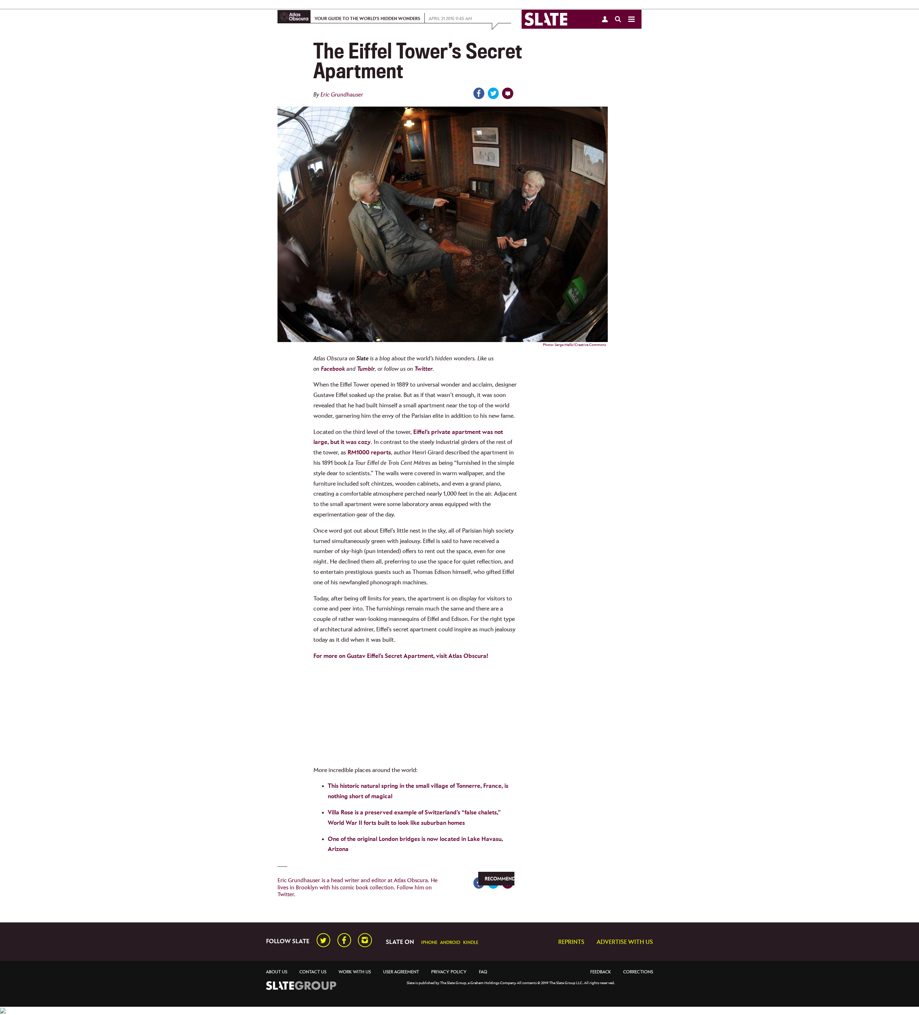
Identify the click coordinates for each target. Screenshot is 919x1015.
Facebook (333, 369)
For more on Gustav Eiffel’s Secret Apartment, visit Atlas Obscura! (400, 656)
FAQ (483, 972)
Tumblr (366, 369)
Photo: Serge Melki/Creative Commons (574, 345)
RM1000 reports (369, 452)
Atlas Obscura (411, 880)
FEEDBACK (600, 972)
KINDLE (470, 942)
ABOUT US (276, 972)
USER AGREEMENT (401, 972)
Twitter (424, 369)
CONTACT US (312, 972)
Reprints (571, 942)
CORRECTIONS (638, 972)
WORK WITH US (355, 972)
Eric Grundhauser (342, 95)
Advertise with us (625, 942)
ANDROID (450, 942)
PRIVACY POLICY (449, 972)
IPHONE (429, 942)
